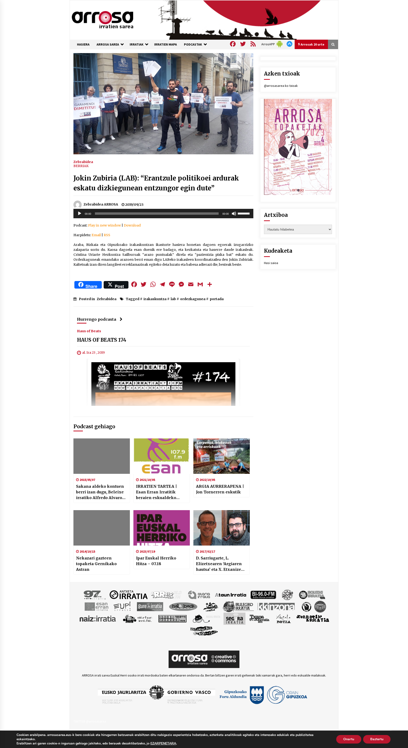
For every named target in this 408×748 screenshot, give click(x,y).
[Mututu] (234, 213)
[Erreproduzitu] (79, 213)
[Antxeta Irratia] (129, 594)
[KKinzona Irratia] (276, 606)
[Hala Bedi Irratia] (183, 606)
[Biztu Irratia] (287, 594)
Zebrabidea (83, 162)
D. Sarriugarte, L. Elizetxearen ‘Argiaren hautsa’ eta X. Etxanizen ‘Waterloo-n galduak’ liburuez (220, 564)
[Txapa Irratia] (259, 618)
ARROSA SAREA (108, 44)
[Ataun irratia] (230, 594)
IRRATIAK (137, 44)
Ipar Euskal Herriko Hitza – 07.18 (156, 561)
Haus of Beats (89, 331)
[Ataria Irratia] (199, 594)
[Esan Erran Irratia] (96, 606)
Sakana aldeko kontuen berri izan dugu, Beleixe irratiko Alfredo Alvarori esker (100, 492)
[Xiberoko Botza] (283, 618)
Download (132, 225)
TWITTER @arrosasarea (89, 721)
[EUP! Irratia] (122, 606)
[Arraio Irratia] (166, 594)
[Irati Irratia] (211, 606)
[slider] (244, 213)
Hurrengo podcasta (96, 319)
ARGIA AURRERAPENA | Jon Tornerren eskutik (220, 489)
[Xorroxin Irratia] (313, 618)
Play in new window (104, 225)
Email (96, 235)
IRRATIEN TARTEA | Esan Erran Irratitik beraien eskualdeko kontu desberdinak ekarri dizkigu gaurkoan (160, 492)
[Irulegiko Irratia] (238, 606)
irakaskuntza (155, 299)
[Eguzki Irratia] (311, 594)
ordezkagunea (192, 299)
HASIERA (83, 44)
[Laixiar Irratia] (320, 606)
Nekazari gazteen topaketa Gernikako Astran (96, 564)
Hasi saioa (271, 263)
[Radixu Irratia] (206, 618)
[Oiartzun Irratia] (137, 618)
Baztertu (376, 739)
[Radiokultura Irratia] (172, 618)
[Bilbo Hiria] (263, 594)
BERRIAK (81, 166)
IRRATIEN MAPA (165, 44)
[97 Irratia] (95, 594)
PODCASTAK (193, 44)
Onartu (348, 739)
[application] (163, 213)
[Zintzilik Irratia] (204, 630)
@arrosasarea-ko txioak (281, 86)
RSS (107, 235)
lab (173, 299)
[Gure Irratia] (150, 606)
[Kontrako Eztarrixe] (306, 606)
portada (217, 299)
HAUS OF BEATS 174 (101, 340)
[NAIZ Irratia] (97, 618)
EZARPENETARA (163, 743)
